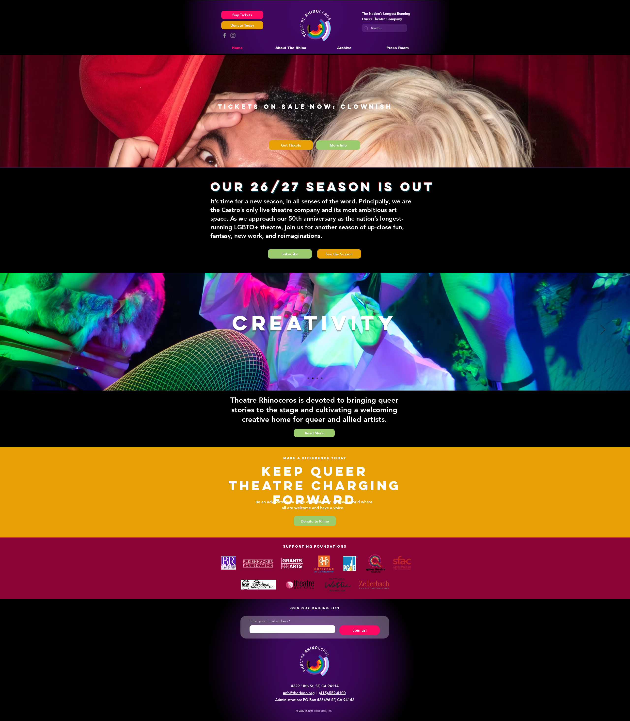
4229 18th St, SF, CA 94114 (315, 686)
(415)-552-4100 (332, 692)
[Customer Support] (321, 378)
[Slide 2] (313, 378)
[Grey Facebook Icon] (224, 35)
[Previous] (27, 330)
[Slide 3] (308, 378)
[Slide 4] (317, 378)
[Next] (602, 330)
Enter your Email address (270, 621)
